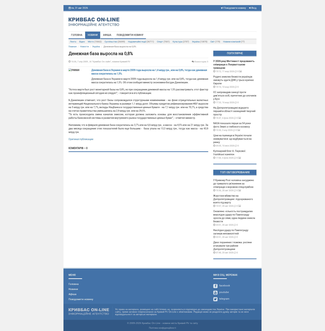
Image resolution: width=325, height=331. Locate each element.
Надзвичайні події (141, 41)
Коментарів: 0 (201, 61)
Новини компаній (234, 41)
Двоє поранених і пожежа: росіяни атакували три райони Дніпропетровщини (232, 245)
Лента (73, 41)
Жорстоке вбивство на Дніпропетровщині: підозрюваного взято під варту (233, 199)
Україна (199, 41)
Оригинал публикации (81, 139)
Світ (215, 41)
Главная (73, 46)
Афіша (107, 35)
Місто (95, 41)
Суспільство (115, 41)
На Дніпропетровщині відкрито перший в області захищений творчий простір (234, 111)
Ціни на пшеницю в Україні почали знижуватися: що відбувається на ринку (232, 139)
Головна (76, 35)
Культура (181, 41)
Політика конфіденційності (162, 328)
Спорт (163, 41)
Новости (84, 46)
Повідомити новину (234, 8)
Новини (93, 35)
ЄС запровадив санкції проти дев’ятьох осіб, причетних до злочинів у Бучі (234, 95)
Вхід (253, 8)
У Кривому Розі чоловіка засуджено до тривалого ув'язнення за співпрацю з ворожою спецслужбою (233, 183)
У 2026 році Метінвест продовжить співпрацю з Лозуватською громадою (233, 64)
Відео (82, 41)
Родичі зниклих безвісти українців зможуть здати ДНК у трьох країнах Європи (233, 80)
